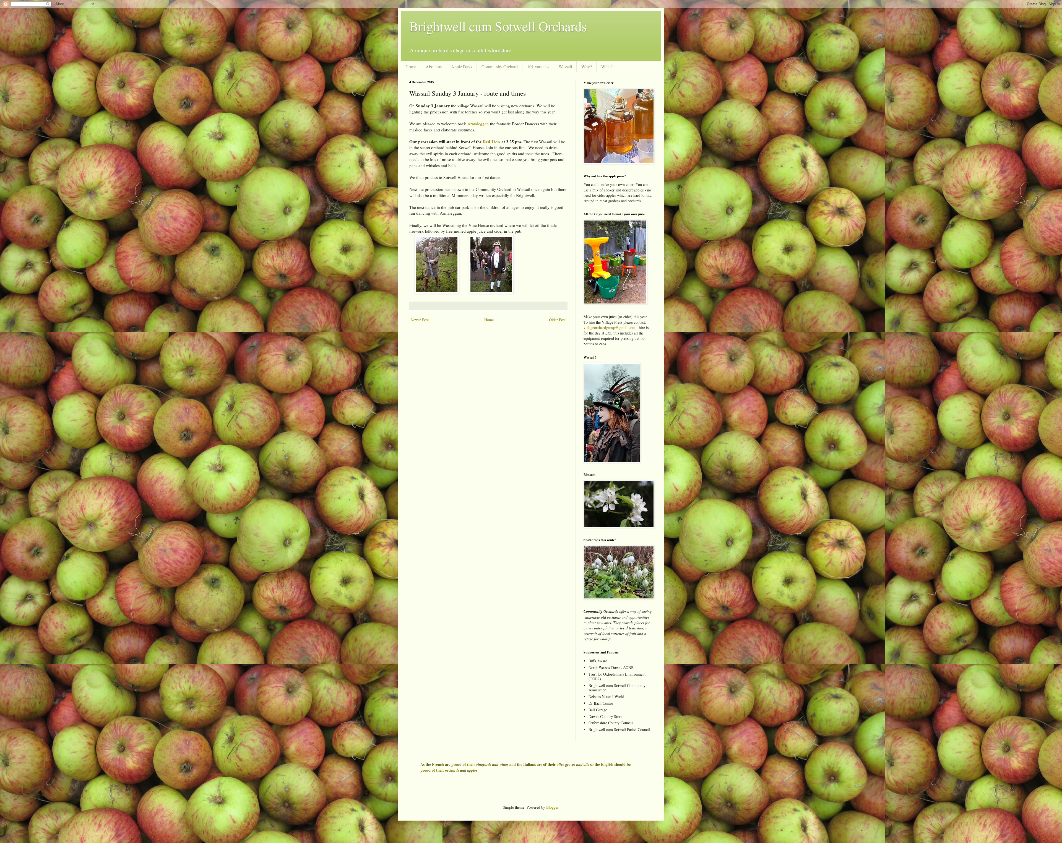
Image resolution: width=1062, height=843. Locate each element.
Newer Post (420, 319)
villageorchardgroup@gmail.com (609, 327)
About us (434, 66)
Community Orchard (499, 66)
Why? (586, 66)
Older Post (557, 319)
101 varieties (538, 66)
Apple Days (461, 66)
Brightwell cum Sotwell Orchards (498, 26)
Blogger (552, 807)
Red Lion (491, 142)
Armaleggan (478, 123)
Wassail (565, 66)
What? (607, 66)
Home (410, 66)
